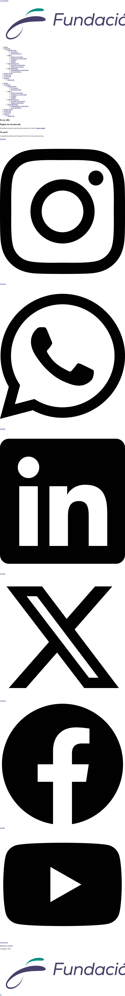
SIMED (13, 62)
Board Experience (16, 53)
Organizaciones (11, 50)
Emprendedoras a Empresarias (19, 70)
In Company (14, 52)
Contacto (6, 78)
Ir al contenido (4, 1)
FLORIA (13, 60)
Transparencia (4, 942)
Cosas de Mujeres (16, 72)
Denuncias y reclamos (6, 945)
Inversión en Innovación (18, 65)
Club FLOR (7, 77)
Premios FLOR (8, 73)
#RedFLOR (10, 80)
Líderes (9, 55)
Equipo (6, 47)
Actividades (7, 49)
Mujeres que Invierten (17, 67)
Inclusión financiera (13, 63)
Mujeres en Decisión (17, 57)
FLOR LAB (7, 75)
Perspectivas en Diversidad (19, 58)
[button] (62, 995)
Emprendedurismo (12, 68)
